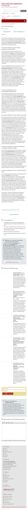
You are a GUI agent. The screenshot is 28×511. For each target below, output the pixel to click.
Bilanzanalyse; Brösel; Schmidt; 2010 (12, 231)
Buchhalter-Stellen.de (8, 496)
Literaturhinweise (6, 31)
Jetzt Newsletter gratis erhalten (12, 262)
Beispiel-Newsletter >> (18, 259)
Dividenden (21, 43)
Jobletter (6, 481)
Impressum (7, 469)
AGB (5, 453)
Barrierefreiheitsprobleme (9, 478)
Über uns (6, 450)
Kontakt (5, 448)
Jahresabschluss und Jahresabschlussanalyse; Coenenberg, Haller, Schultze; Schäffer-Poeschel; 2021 (14, 224)
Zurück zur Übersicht (14, 214)
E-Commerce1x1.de (8, 499)
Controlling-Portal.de (8, 497)
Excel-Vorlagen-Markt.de (9, 504)
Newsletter (6, 480)
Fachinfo (6, 23)
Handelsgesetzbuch (6, 52)
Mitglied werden (5, 13)
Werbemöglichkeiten (8, 451)
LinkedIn (5, 456)
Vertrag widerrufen (10, 463)
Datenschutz (7, 467)
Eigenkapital (11, 23)
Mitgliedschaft (6, 475)
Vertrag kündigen (9, 461)
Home (3, 23)
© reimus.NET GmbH (6, 508)
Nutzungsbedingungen (10, 466)
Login (4, 18)
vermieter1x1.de (7, 502)
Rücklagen (17, 179)
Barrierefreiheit (8, 464)
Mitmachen (6, 477)
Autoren (8, 16)
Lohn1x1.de (6, 500)
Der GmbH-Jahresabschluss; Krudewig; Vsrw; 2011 (15, 226)
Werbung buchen (16, 16)
